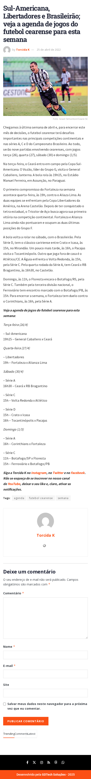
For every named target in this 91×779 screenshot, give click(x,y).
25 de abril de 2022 (49, 49)
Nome (9, 647)
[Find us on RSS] (48, 762)
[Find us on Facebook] (27, 762)
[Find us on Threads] (55, 762)
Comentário (13, 593)
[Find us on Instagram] (41, 762)
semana (63, 498)
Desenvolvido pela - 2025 (46, 774)
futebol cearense (41, 498)
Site (6, 685)
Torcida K (22, 49)
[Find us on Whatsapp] (63, 762)
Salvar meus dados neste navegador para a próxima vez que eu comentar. (47, 706)
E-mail (9, 666)
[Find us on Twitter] (34, 762)
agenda (19, 498)
